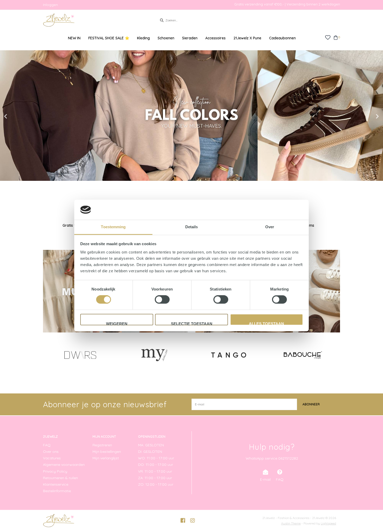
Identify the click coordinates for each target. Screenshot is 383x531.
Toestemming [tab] (113, 227)
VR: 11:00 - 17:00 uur (155, 471)
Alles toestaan (266, 323)
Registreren (102, 445)
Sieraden (189, 38)
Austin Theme (291, 523)
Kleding (143, 38)
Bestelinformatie (57, 491)
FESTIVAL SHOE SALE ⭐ (108, 38)
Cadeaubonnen (282, 38)
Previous (17, 116)
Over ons (51, 451)
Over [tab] (269, 227)
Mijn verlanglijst (105, 458)
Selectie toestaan (191, 323)
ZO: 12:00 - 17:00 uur (155, 484)
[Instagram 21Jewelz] (192, 520)
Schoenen (166, 38)
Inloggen (50, 5)
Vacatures (52, 458)
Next (366, 116)
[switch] (162, 299)
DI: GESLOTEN (150, 451)
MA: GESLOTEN (151, 445)
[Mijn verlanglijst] (327, 37)
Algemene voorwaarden (64, 464)
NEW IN (74, 38)
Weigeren (116, 323)
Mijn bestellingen (106, 451)
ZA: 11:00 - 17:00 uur (155, 478)
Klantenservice (55, 484)
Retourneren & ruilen (60, 478)
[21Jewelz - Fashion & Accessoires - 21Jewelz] (96, 20)
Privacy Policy (55, 471)
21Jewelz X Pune (247, 38)
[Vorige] (46, 354)
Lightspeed (328, 523)
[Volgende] (337, 354)
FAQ (47, 445)
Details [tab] (191, 227)
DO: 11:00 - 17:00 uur (155, 464)
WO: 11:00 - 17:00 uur (156, 458)
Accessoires (215, 38)
